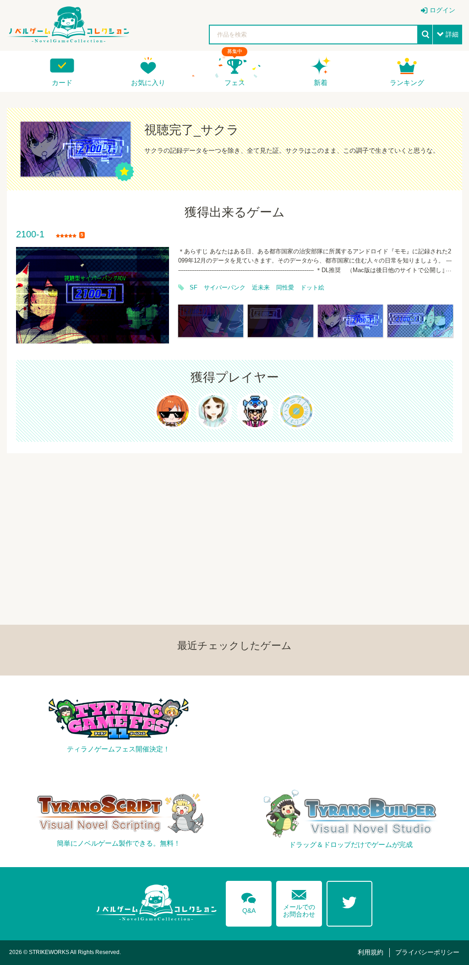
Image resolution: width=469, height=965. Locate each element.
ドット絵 (312, 287)
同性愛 (285, 287)
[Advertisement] (234, 517)
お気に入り (148, 82)
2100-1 (30, 234)
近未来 (261, 287)
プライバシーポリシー (427, 952)
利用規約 (370, 952)
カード (62, 82)
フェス (234, 82)
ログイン (442, 10)
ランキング (407, 82)
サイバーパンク (224, 287)
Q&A (248, 901)
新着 (320, 82)
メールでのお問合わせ (299, 901)
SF (193, 287)
